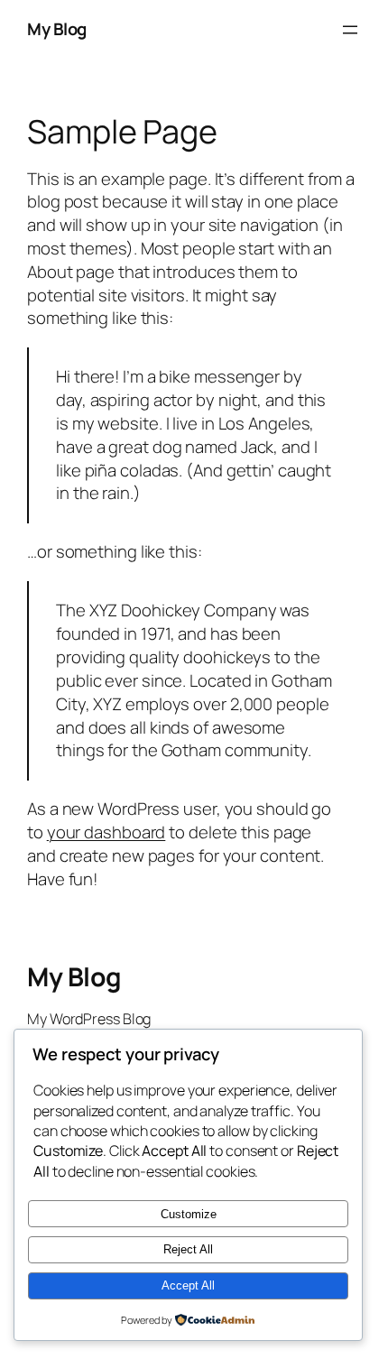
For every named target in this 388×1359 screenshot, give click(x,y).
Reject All (188, 1249)
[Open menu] (350, 30)
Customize (189, 1214)
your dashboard (106, 832)
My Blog (57, 29)
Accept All (188, 1285)
